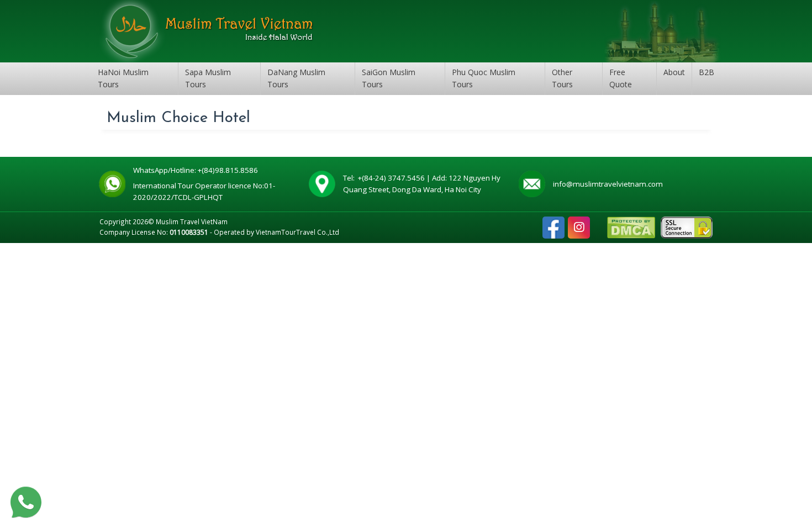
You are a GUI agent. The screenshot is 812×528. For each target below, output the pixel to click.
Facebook (553, 222)
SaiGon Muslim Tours (388, 78)
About (674, 72)
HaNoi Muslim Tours (123, 78)
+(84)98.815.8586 (229, 170)
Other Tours (562, 78)
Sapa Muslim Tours (208, 78)
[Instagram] (579, 228)
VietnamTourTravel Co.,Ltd (297, 232)
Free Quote (620, 78)
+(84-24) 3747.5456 (392, 178)
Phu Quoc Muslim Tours (483, 78)
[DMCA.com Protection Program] (631, 226)
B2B (706, 72)
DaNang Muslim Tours (296, 78)
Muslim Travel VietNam (192, 221)
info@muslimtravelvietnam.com (608, 184)
